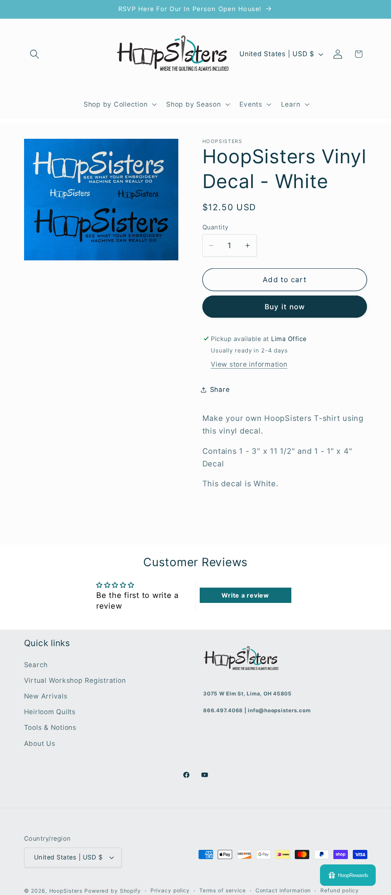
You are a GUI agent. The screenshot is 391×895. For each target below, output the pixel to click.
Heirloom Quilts (50, 712)
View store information (249, 364)
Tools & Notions (50, 727)
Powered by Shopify (112, 891)
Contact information (283, 890)
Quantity (215, 227)
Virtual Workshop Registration (75, 680)
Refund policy (339, 890)
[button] (34, 54)
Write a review (245, 595)
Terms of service (222, 890)
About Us (39, 743)
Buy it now (285, 306)
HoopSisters (66, 891)
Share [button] (220, 389)
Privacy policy (170, 890)
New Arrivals (46, 696)
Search (36, 665)
